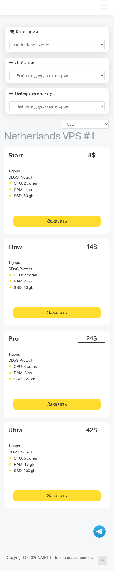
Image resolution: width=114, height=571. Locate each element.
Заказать (57, 221)
